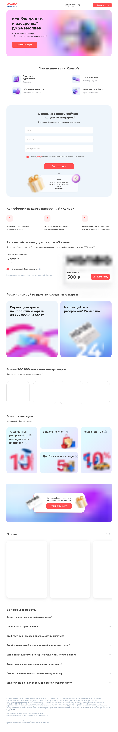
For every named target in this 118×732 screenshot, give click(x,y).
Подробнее (10, 710)
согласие (39, 156)
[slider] (11, 262)
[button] (59, 136)
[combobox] (59, 130)
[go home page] (12, 5)
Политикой (34, 158)
